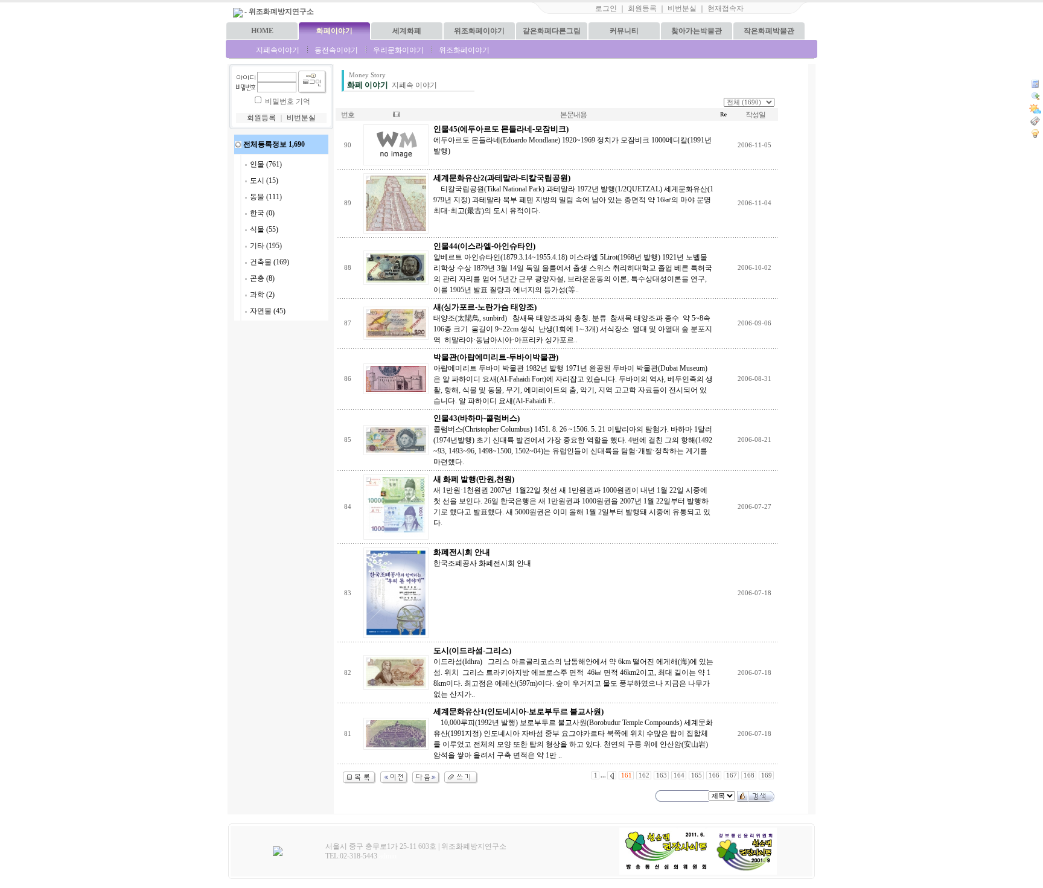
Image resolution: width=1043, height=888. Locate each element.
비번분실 (682, 8)
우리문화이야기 (398, 50)
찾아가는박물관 (696, 31)
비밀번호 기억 (287, 101)
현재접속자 (725, 8)
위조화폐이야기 (479, 31)
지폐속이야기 (277, 50)
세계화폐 (406, 31)
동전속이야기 (336, 50)
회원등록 (642, 8)
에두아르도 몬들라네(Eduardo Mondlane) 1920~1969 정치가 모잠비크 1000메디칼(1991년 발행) (572, 140)
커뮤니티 (624, 31)
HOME (262, 31)
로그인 (606, 8)
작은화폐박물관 (769, 31)
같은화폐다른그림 (552, 31)
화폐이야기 (334, 31)
